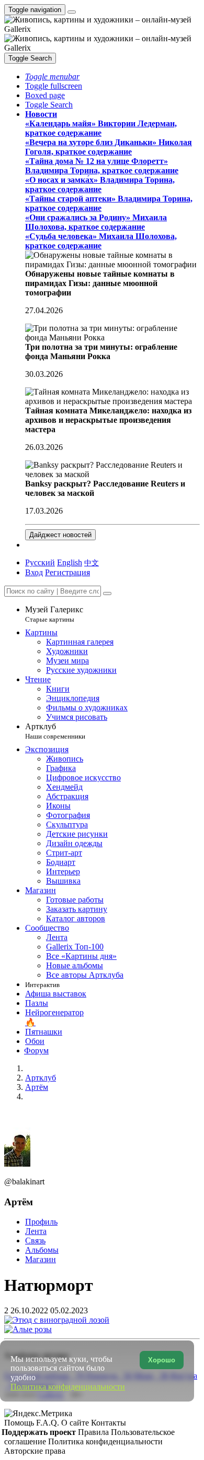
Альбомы (42, 1249)
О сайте (76, 1422)
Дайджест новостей (60, 535)
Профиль (41, 1221)
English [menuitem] (69, 562)
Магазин (40, 1259)
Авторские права (34, 1450)
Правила (94, 1432)
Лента (36, 1231)
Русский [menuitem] (40, 562)
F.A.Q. (48, 1422)
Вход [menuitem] (34, 572)
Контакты (108, 1422)
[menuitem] (91, 562)
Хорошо (161, 1360)
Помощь (20, 1422)
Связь (35, 1240)
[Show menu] (71, 12)
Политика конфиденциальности (105, 1441)
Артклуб (55, 731)
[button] (52, 76)
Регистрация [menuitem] (67, 572)
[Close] (107, 593)
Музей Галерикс (54, 614)
